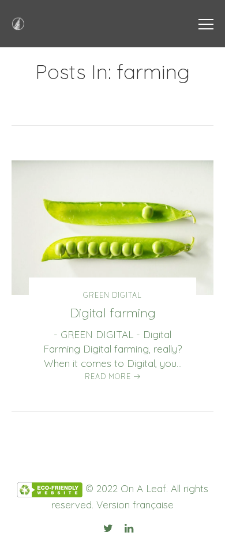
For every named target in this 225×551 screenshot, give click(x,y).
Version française (135, 504)
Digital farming (113, 313)
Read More (108, 376)
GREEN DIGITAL (112, 294)
